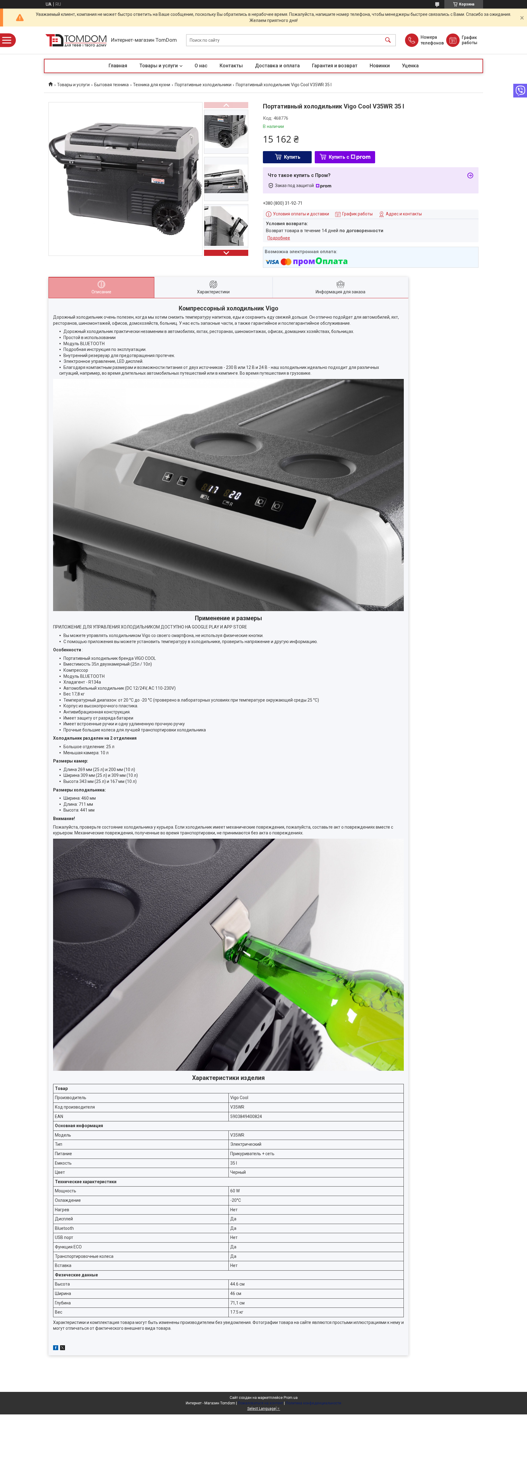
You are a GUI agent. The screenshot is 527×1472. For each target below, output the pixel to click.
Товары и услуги (158, 66)
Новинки (380, 66)
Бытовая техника (111, 84)
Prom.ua (291, 1398)
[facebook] (55, 1348)
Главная (118, 66)
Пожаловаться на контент (260, 1403)
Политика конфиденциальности (313, 1403)
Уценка (410, 66)
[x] (62, 1348)
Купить (292, 157)
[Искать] (388, 40)
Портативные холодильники (203, 84)
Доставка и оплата (277, 66)
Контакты (231, 66)
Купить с (339, 157)
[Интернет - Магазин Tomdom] (75, 40)
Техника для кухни (151, 84)
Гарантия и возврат (334, 66)
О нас (201, 66)
